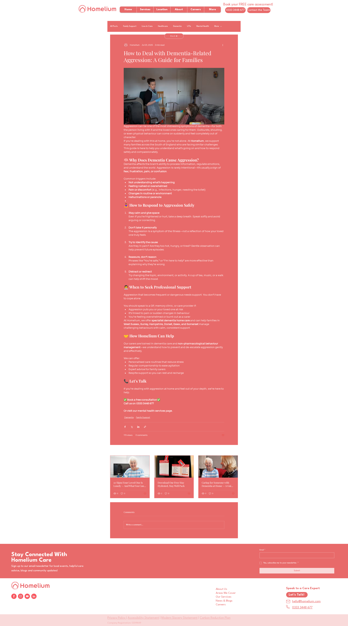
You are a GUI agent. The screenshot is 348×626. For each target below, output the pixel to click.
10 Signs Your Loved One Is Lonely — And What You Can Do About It (129, 484)
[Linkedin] (34, 596)
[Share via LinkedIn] (138, 426)
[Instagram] (20, 596)
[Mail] (288, 601)
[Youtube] (27, 596)
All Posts (114, 26)
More (216, 26)
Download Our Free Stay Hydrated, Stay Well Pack (171, 484)
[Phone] (288, 607)
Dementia (177, 26)
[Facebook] (14, 596)
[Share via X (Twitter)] (131, 426)
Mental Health (202, 26)
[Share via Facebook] (125, 426)
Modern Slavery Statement (179, 617)
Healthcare (163, 26)
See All (234, 450)
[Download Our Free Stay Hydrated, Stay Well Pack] (174, 467)
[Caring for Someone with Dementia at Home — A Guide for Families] (218, 467)
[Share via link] (145, 426)
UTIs (189, 26)
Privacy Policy (116, 617)
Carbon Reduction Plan (215, 617)
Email (262, 550)
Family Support (129, 26)
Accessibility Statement (143, 617)
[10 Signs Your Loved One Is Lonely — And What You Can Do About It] (130, 467)
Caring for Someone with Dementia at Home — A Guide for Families (218, 484)
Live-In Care (147, 26)
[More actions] (222, 45)
